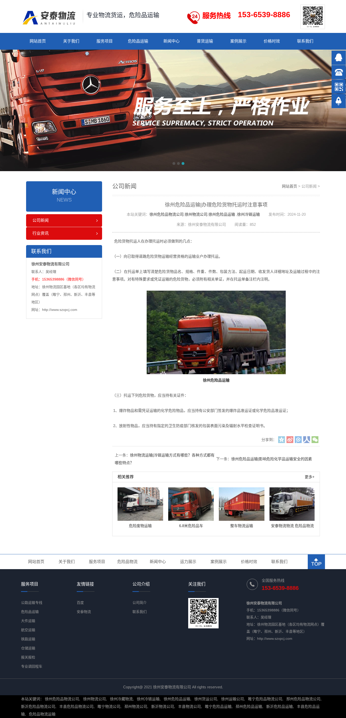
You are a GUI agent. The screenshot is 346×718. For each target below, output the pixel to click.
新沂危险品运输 (279, 706)
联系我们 (305, 41)
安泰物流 (84, 612)
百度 (80, 603)
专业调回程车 (31, 666)
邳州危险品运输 (249, 706)
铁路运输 (28, 639)
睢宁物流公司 (109, 706)
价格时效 (272, 41)
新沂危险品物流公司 (38, 706)
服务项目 (105, 41)
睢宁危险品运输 (218, 706)
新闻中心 (171, 41)
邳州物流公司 (135, 706)
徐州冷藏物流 (121, 699)
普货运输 (205, 41)
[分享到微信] (315, 439)
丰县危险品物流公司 (76, 706)
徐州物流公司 (196, 214)
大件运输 (28, 621)
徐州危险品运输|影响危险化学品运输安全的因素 (271, 459)
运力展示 (188, 562)
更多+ (310, 477)
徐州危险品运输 (221, 214)
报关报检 (28, 657)
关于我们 (71, 41)
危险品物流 (127, 562)
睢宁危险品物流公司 (265, 699)
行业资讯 (40, 233)
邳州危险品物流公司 (303, 699)
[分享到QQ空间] (281, 439)
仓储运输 (28, 648)
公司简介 (139, 603)
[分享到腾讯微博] (298, 439)
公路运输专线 (31, 603)
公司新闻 (40, 220)
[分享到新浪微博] (289, 439)
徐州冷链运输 (248, 214)
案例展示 (238, 41)
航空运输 (28, 630)
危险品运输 (138, 41)
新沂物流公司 (162, 706)
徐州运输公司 (232, 699)
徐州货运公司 (205, 699)
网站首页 (38, 41)
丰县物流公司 (189, 706)
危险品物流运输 (42, 714)
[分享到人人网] (306, 439)
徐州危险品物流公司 (166, 214)
